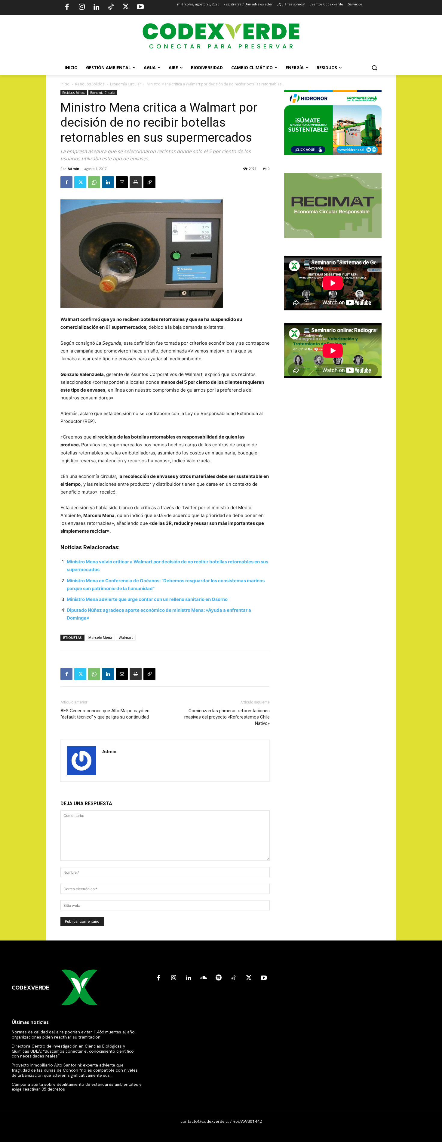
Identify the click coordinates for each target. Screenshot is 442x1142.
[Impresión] (136, 182)
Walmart (126, 637)
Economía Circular (125, 84)
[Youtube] (140, 7)
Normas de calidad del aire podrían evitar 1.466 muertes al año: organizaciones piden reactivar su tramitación (74, 1034)
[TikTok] (111, 7)
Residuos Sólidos (89, 84)
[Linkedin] (96, 7)
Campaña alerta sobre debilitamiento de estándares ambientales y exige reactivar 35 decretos (76, 1087)
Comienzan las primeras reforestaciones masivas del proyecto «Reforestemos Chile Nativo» (227, 717)
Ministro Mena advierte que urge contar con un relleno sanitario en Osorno (147, 599)
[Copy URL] (149, 182)
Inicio (64, 84)
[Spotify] (219, 978)
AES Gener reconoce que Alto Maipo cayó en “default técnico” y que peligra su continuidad (104, 714)
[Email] (122, 182)
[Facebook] (67, 7)
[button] (374, 67)
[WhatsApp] (94, 182)
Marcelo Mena (100, 637)
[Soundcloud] (204, 978)
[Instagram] (81, 7)
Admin (73, 168)
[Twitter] (125, 7)
